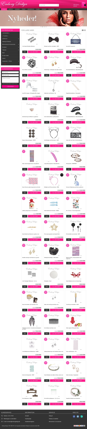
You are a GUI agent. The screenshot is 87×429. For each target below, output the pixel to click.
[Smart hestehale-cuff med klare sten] (25, 309)
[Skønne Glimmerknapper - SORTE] (31, 133)
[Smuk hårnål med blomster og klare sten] (25, 239)
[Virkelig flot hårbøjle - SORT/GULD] (47, 262)
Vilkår (37, 9)
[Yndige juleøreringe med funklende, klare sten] (47, 356)
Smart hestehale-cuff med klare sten (30, 304)
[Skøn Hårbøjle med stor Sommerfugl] (75, 273)
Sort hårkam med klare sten (50, 328)
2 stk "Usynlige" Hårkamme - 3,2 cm (29, 281)
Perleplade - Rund (47, 281)
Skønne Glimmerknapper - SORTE (29, 140)
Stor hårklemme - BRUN (27, 398)
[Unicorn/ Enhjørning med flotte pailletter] (69, 192)
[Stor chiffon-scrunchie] (25, 74)
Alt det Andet (5, 55)
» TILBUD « (5, 36)
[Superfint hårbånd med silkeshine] (75, 391)
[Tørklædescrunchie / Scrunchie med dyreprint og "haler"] (25, 332)
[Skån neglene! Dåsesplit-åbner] (69, 332)
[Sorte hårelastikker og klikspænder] (53, 109)
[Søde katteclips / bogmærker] (69, 379)
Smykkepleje (31, 9)
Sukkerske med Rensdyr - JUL (50, 93)
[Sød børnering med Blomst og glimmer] (31, 109)
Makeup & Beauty (6, 41)
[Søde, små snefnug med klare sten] (47, 309)
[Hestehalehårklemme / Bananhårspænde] (69, 74)
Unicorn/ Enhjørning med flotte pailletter (74, 187)
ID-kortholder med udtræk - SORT (73, 234)
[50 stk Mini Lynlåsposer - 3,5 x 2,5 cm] (53, 391)
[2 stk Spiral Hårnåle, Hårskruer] (31, 39)
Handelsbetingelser (29, 421)
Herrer (3, 58)
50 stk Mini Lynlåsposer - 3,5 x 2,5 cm (52, 398)
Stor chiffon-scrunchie (27, 69)
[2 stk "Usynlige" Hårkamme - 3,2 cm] (31, 273)
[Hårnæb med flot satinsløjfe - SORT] (53, 39)
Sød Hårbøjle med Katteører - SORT (51, 140)
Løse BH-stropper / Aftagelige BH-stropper (31, 93)
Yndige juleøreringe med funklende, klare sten (53, 351)
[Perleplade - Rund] (53, 273)
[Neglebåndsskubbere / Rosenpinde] (69, 98)
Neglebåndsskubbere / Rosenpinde (73, 93)
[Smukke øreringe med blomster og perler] (25, 262)
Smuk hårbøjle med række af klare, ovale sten (53, 375)
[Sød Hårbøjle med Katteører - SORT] (53, 133)
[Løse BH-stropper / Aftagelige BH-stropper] (25, 98)
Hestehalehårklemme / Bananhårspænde (74, 69)
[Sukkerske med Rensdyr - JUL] (53, 86)
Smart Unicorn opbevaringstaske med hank (31, 187)
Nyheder (17, 9)
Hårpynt (10, 9)
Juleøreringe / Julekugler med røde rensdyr (53, 69)
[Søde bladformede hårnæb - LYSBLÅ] (47, 215)
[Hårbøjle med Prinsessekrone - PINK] (53, 179)
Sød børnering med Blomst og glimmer (30, 116)
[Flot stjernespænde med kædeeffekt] (47, 239)
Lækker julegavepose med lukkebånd (29, 210)
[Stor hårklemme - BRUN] (31, 391)
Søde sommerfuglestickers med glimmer (30, 163)
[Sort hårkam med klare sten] (47, 332)
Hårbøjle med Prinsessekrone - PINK (51, 187)
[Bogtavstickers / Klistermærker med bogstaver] (69, 262)
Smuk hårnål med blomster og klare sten (30, 234)
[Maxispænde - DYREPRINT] (75, 156)
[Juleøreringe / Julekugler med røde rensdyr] (47, 74)
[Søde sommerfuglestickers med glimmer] (25, 168)
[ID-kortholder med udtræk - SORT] (75, 226)
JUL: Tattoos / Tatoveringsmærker (73, 210)
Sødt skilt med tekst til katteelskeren (74, 140)
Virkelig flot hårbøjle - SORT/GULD (51, 257)
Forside (4, 9)
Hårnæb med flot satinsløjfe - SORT (51, 46)
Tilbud (23, 9)
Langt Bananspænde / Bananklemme (51, 163)
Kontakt (27, 416)
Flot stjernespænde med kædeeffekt (52, 234)
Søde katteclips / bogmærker (72, 375)
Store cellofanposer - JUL (71, 351)
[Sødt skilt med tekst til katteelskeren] (69, 145)
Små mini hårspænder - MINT (28, 375)
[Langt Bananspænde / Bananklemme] (53, 156)
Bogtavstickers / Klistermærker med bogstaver (73, 258)
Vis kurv (76, 4)
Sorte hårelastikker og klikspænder (51, 116)
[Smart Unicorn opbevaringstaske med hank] (25, 192)
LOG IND (58, 9)
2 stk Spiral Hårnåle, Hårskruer (28, 46)
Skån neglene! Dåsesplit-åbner (72, 328)
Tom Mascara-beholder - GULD (72, 304)
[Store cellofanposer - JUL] (69, 356)
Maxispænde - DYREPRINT (71, 163)
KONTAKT (44, 9)
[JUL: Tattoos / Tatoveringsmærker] (69, 215)
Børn (3, 52)
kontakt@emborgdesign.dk (13, 421)
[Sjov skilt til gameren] (69, 51)
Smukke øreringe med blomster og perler (30, 257)
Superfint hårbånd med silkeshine (73, 398)
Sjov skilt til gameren (70, 46)
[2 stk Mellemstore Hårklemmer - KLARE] (31, 344)
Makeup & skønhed (53, 418)
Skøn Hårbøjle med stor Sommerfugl (73, 281)
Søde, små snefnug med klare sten (51, 304)
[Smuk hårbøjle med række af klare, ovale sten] (47, 379)
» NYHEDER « (5, 33)
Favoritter (51, 9)
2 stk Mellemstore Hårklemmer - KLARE (30, 351)
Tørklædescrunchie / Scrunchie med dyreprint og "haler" (31, 328)
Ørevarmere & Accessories (55, 421)
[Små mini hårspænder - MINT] (31, 367)
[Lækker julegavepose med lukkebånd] (25, 215)
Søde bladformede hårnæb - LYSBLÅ (51, 210)
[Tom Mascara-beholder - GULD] (75, 297)
